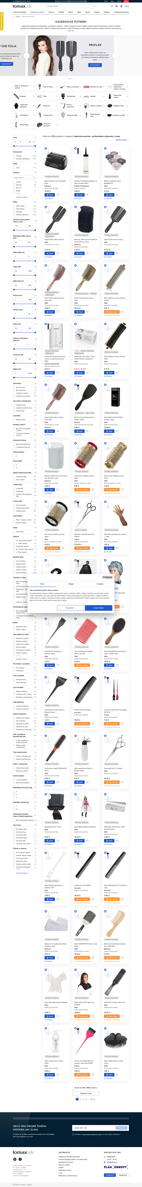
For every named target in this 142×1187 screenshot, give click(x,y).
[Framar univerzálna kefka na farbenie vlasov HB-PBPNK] (85, 1043)
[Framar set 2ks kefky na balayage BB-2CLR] (115, 692)
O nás (60, 1173)
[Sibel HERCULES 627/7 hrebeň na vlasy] (115, 867)
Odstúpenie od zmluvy (66, 1162)
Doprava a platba (64, 1165)
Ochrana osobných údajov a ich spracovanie (73, 1159)
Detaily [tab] (71, 584)
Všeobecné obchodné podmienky (69, 1157)
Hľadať (94, 6)
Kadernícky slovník (65, 1170)
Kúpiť (51, 195)
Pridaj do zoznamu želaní (58, 195)
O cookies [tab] (100, 584)
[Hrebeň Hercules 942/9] (85, 692)
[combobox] (122, 140)
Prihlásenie (110, 1175)
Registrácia (123, 1175)
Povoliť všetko (99, 608)
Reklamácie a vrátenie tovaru (68, 1175)
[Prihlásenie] (116, 6)
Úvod (18, 16)
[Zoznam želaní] (112, 6)
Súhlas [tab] (42, 584)
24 (92, 1099)
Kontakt (61, 1167)
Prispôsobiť (70, 608)
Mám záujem (113, 312)
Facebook (20, 1159)
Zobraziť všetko (21, 197)
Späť (14, 16)
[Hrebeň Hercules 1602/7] (85, 867)
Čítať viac (71, 31)
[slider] (14, 146)
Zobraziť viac (86, 1093)
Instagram (15, 1159)
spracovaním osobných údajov (92, 1134)
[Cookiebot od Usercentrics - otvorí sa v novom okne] (103, 577)
